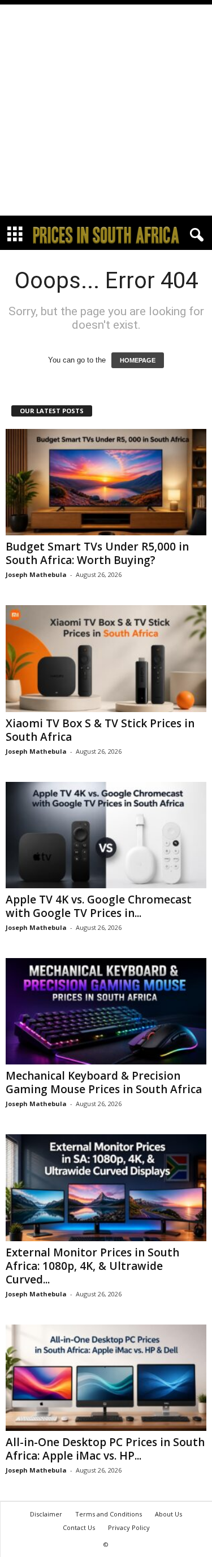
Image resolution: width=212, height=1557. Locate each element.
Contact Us (79, 1527)
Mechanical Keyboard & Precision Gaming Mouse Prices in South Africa (104, 1082)
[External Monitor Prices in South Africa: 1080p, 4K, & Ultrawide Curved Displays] (106, 1187)
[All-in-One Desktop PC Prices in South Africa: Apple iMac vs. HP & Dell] (106, 1378)
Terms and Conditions (108, 1514)
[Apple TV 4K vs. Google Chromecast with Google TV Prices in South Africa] (106, 835)
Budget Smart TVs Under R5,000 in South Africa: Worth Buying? (97, 553)
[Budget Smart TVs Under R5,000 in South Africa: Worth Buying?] (106, 482)
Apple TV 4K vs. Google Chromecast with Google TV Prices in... (99, 906)
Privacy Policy (129, 1527)
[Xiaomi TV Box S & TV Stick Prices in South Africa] (106, 658)
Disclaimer (46, 1514)
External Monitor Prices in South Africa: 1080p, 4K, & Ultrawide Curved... (92, 1266)
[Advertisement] (106, 110)
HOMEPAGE (137, 360)
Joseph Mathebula (36, 574)
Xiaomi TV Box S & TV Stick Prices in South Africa (100, 730)
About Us (168, 1514)
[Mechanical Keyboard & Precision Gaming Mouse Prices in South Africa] (106, 1011)
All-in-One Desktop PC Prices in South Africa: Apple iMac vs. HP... (105, 1449)
